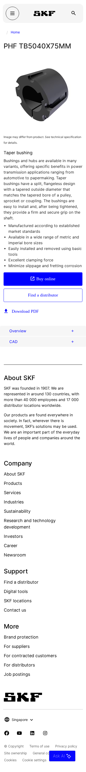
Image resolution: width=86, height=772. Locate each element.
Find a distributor (43, 295)
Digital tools (16, 591)
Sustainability (17, 511)
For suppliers (17, 646)
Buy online (45, 278)
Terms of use (39, 746)
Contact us (15, 610)
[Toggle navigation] (12, 13)
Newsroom (15, 554)
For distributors (19, 664)
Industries (14, 501)
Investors (13, 536)
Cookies (10, 760)
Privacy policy (66, 746)
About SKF (14, 473)
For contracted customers (30, 655)
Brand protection (21, 637)
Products (13, 483)
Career (10, 545)
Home (15, 32)
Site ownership (15, 753)
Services (12, 492)
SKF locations (18, 600)
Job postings (17, 674)
